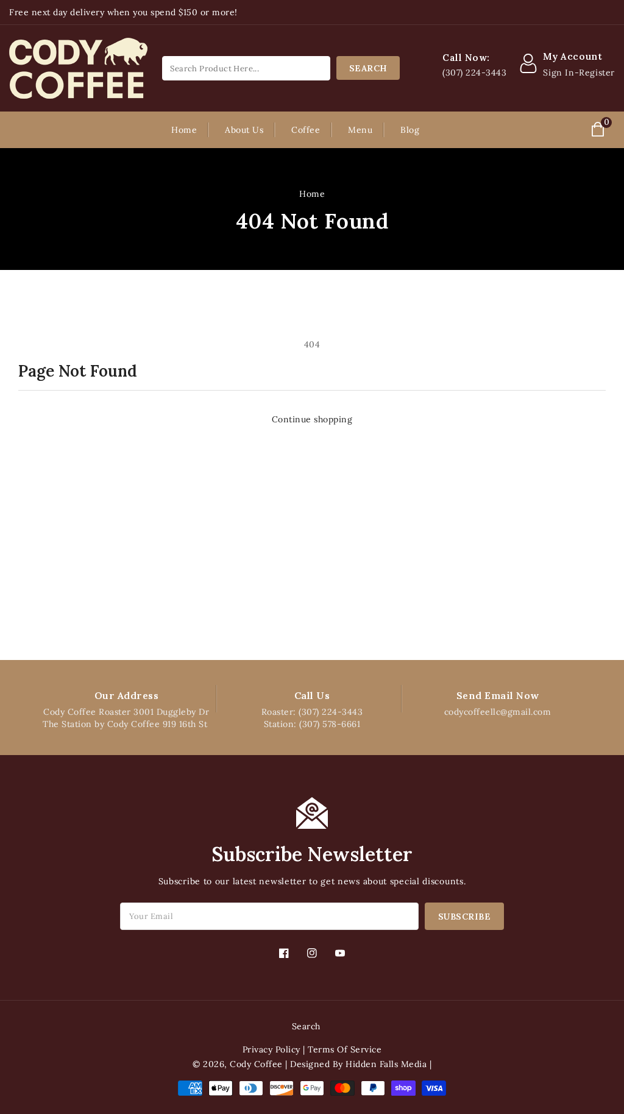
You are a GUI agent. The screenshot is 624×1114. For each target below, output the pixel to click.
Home (312, 193)
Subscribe (464, 916)
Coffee (305, 129)
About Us (244, 129)
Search (306, 1026)
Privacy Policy (271, 1049)
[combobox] (246, 68)
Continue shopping (312, 419)
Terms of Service (344, 1049)
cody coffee (256, 1064)
